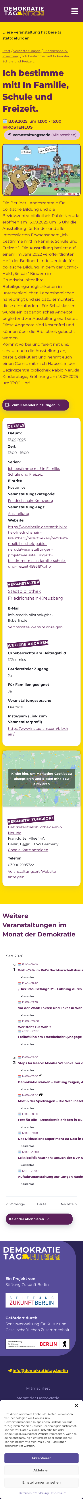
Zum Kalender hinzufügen (34, 405)
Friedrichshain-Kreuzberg (30, 501)
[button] (76, 1405)
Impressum (58, 1493)
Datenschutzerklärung (34, 1493)
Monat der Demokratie (38, 1398)
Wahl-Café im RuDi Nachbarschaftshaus (50, 970)
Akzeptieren (41, 1458)
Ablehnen (41, 1470)
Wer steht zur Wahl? (34, 1027)
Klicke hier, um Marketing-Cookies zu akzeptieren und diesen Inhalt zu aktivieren (41, 778)
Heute (41, 1204)
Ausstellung (18, 514)
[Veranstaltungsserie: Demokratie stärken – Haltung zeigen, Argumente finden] (40, 1076)
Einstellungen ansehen (41, 1482)
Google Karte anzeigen (28, 850)
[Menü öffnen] (74, 11)
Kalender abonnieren (26, 1219)
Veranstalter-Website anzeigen (35, 627)
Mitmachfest (38, 1388)
